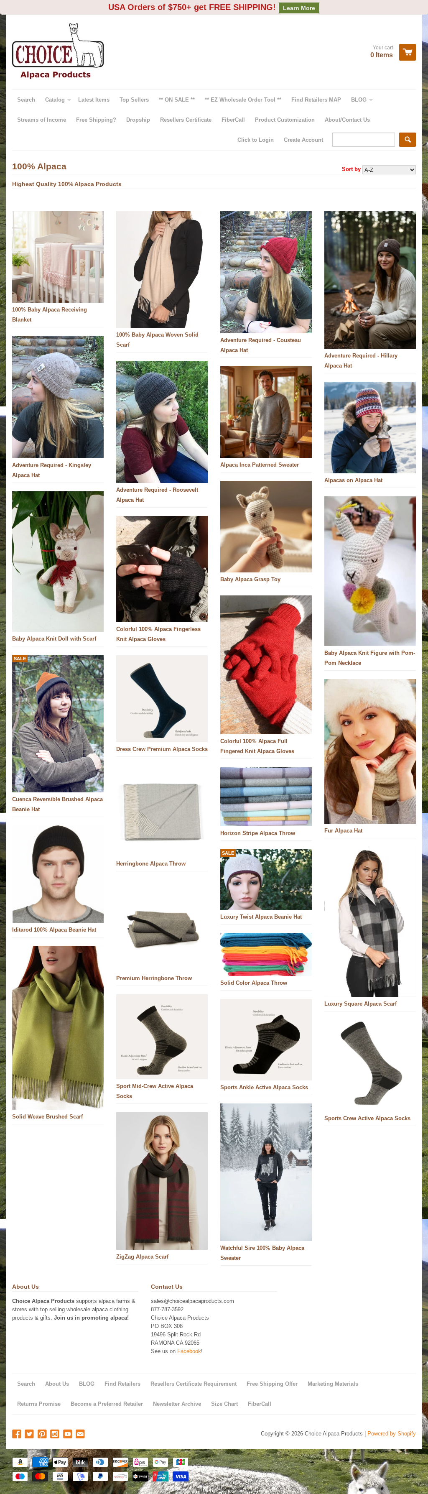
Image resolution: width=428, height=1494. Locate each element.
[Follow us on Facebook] (17, 1434)
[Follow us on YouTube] (68, 1434)
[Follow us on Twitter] (30, 1434)
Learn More (299, 8)
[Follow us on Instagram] (55, 1434)
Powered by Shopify (391, 1433)
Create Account (303, 140)
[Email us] (81, 1434)
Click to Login (255, 140)
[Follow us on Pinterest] (43, 1434)
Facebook (189, 1351)
